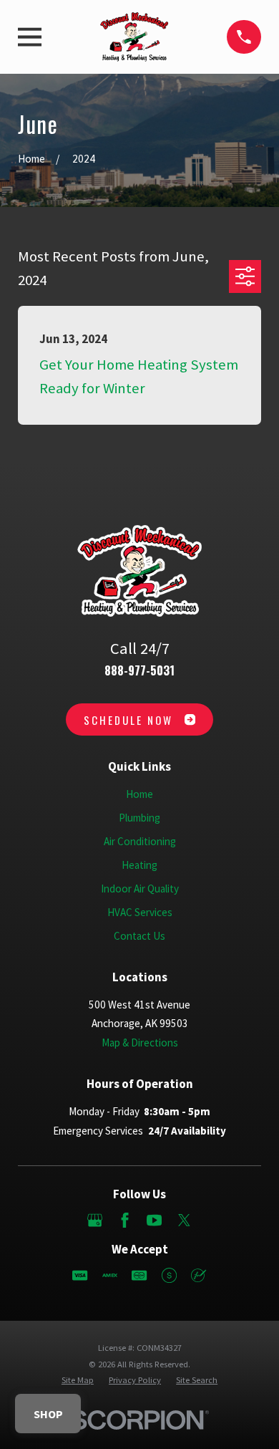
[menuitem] (78, 1380)
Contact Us (139, 936)
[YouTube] (154, 1220)
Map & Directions (140, 1042)
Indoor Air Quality (140, 888)
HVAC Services (139, 912)
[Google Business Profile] (94, 1220)
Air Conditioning (140, 841)
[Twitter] (184, 1220)
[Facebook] (124, 1220)
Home (139, 794)
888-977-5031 (139, 670)
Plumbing (139, 817)
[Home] (134, 37)
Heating (139, 865)
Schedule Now (128, 720)
